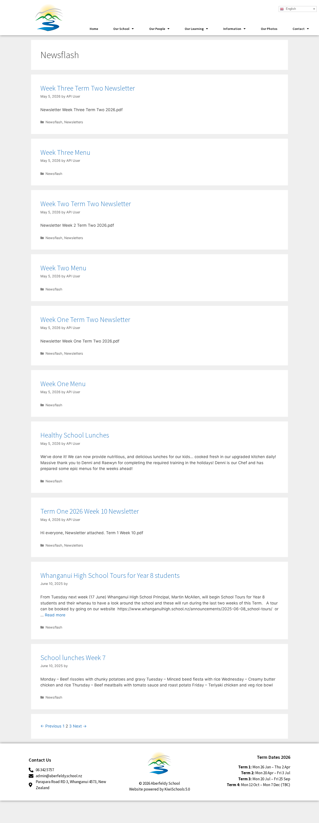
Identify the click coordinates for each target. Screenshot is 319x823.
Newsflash (54, 122)
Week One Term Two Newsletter (85, 319)
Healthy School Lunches (74, 435)
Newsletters (73, 122)
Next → (80, 726)
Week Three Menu (65, 152)
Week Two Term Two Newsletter (85, 203)
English (290, 9)
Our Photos (269, 29)
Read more (55, 615)
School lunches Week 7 (73, 657)
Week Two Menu (63, 267)
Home (94, 29)
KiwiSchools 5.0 (177, 789)
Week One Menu (63, 383)
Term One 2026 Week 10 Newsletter (89, 511)
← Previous (50, 726)
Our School (121, 29)
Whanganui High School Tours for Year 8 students (110, 575)
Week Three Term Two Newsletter (87, 88)
